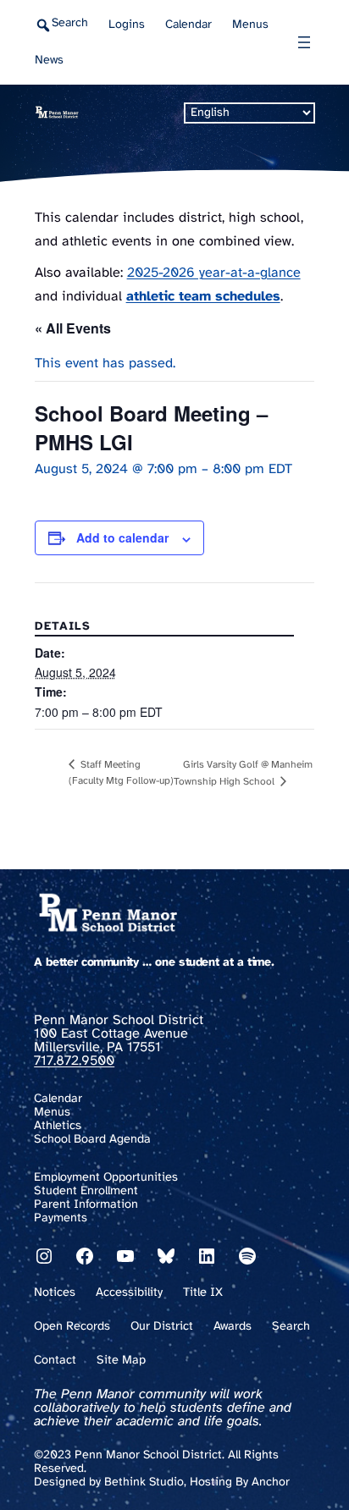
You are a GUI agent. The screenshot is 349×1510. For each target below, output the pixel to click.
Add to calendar (122, 537)
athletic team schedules (203, 296)
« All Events (73, 328)
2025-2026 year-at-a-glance (214, 273)
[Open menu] (304, 42)
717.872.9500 (74, 1061)
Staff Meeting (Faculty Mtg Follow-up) (121, 772)
